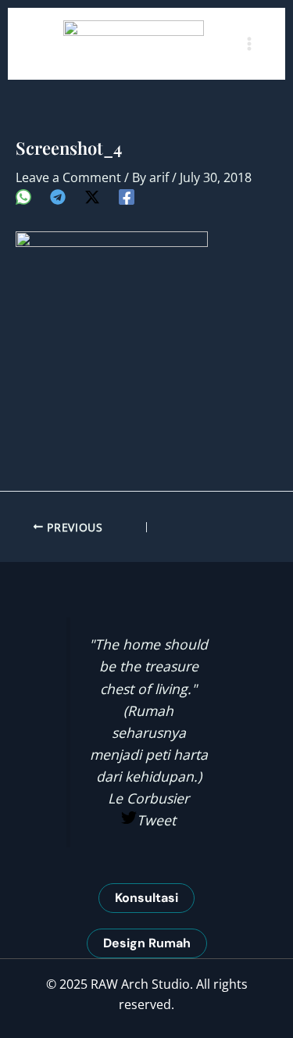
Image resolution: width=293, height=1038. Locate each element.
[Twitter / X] (92, 197)
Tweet (156, 820)
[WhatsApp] (23, 197)
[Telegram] (58, 197)
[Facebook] (126, 197)
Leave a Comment (68, 177)
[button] (146, 898)
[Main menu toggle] (249, 44)
